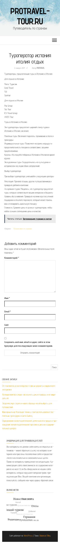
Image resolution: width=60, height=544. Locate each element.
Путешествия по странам (22, 228)
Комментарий (11, 257)
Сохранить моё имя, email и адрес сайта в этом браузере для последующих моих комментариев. (28, 344)
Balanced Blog (45, 535)
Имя (7, 298)
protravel (41, 68)
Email (7, 311)
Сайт (6, 325)
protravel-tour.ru (30, 16)
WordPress (28, 535)
